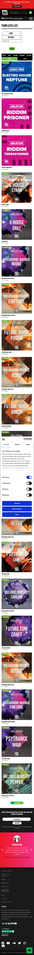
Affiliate (3, 879)
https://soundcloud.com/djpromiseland (17, 857)
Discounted (29, 55)
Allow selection (17, 509)
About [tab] (28, 444)
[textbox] (18, 12)
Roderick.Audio (6, 902)
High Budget (22, 55)
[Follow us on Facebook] (2, 944)
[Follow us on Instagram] (24, 944)
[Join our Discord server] (3, 946)
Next (32, 850)
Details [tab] (17, 444)
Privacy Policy (5, 874)
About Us (4, 876)
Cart (30, 12)
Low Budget (15, 55)
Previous (2, 850)
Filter (12, 49)
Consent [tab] (6, 444)
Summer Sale (17, 18)
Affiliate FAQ (5, 883)
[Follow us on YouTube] (8, 944)
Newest (4, 55)
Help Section (5, 886)
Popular (9, 55)
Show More (17, 803)
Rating (25, 58)
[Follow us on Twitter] (19, 944)
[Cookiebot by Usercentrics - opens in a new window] (24, 439)
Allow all (17, 503)
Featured (9, 58)
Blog (2, 895)
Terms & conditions (7, 871)
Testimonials (5, 891)
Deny (17, 514)
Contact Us (5, 890)
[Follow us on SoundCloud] (14, 944)
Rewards (4, 898)
